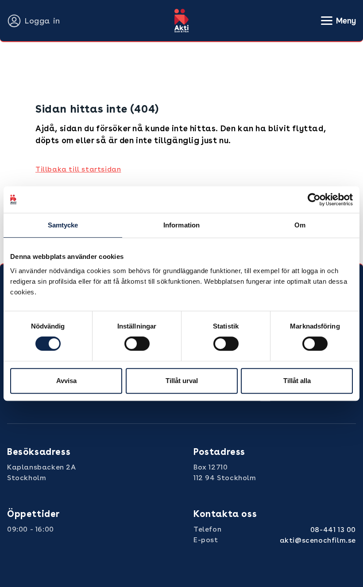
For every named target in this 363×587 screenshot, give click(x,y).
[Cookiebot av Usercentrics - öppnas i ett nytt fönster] (314, 199)
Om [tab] (299, 225)
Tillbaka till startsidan (78, 169)
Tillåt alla (297, 380)
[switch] (137, 344)
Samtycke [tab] (63, 225)
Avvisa (66, 380)
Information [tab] (181, 225)
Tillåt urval (182, 380)
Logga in (42, 20)
